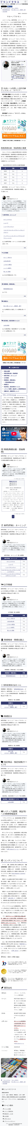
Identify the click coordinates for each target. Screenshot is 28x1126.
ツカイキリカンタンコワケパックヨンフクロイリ (10, 570)
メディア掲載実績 (8, 1111)
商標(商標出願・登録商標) (11, 373)
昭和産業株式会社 (6, 9)
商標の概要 (7, 371)
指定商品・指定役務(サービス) (11, 320)
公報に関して (11, 898)
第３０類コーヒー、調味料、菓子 (10, 706)
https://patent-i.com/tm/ (18, 873)
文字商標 (5, 252)
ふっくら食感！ (8, 268)
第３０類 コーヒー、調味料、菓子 (19, 9)
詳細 (25, 247)
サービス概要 (7, 1109)
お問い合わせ (14, 950)
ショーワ (6, 223)
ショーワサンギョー (9, 226)
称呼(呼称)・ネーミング (9, 215)
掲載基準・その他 (8, 1113)
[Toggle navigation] (25, 1)
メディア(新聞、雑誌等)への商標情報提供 (15, 389)
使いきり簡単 (7, 271)
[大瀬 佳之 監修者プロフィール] (22, 64)
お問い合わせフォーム (12, 849)
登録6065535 (13, 481)
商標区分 (5, 301)
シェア (10, 6)
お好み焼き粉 (7, 261)
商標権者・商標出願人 (9, 284)
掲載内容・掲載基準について (11, 391)
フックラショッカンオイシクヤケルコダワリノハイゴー (10, 574)
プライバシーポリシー (9, 1121)
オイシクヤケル (7, 8)
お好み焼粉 (4, 11)
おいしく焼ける (15, 8)
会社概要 (6, 1116)
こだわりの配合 (8, 264)
